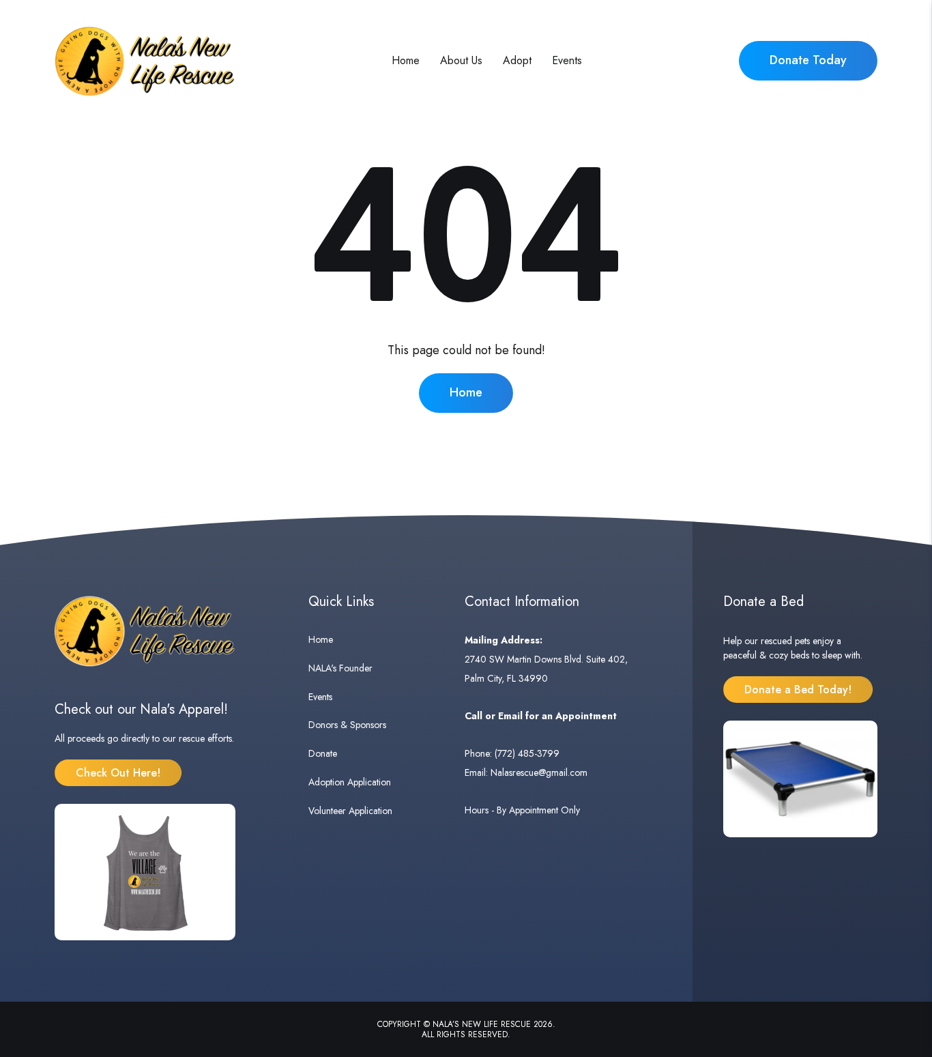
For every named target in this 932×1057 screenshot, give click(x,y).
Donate (322, 753)
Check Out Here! (118, 773)
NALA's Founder (340, 668)
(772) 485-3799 (527, 753)
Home (406, 60)
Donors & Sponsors (347, 725)
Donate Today (808, 60)
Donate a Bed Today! (797, 689)
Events (567, 60)
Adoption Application (349, 782)
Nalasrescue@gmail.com (539, 772)
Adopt (517, 60)
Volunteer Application (350, 810)
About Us (461, 60)
